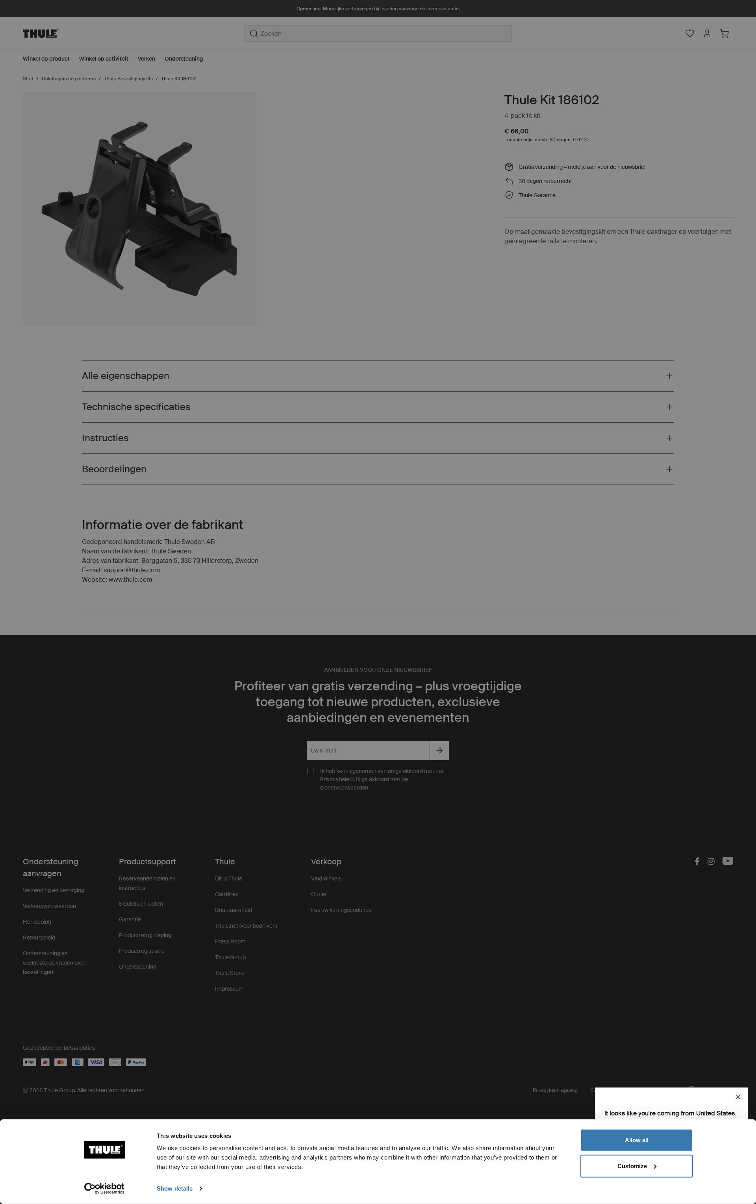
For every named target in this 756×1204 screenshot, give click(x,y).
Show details (175, 1188)
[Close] (738, 1097)
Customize (632, 1165)
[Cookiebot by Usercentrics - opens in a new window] (104, 1189)
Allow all (637, 1140)
